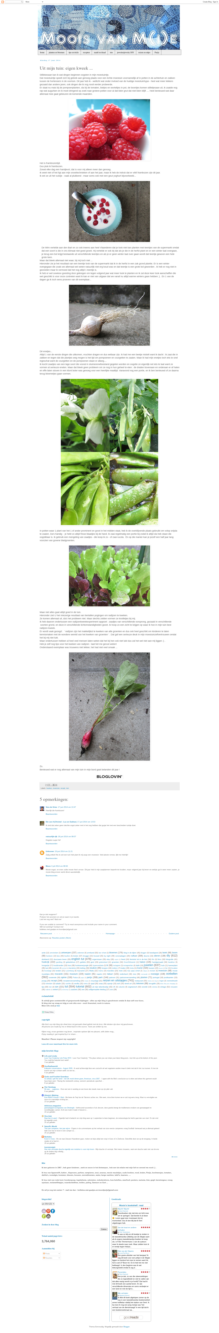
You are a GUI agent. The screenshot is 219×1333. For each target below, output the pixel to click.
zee (82, 989)
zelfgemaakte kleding (97, 989)
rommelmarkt (172, 981)
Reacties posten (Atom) (61, 938)
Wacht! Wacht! (123, 1209)
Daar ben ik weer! (51, 1118)
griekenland (103, 962)
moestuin (56, 788)
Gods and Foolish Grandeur (56, 1077)
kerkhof (64, 968)
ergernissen (97, 959)
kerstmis (72, 968)
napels (99, 974)
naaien (88, 974)
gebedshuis (70, 962)
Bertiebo (48, 1137)
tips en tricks (74, 52)
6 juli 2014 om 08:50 (59, 866)
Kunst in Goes (49, 1139)
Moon (48, 866)
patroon (112, 977)
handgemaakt (157, 962)
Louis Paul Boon (124, 1253)
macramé (81, 971)
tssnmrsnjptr (49, 1147)
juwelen (148, 965)
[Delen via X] (51, 785)
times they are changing (167, 983)
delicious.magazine (52, 1106)
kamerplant (172, 965)
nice (134, 974)
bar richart (102, 953)
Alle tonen (174, 1157)
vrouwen (174, 987)
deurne (146, 956)
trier (50, 987)
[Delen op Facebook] (53, 785)
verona (154, 987)
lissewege (47, 971)
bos (58, 956)
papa (82, 977)
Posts (47, 1254)
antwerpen (66, 952)
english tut (77, 959)
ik (107, 965)
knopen (105, 968)
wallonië (47, 989)
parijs (89, 977)
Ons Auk (48, 1116)
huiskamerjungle (81, 965)
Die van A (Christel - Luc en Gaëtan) (61, 822)
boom (174, 952)
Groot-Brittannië (129, 962)
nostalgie (155, 974)
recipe (86, 981)
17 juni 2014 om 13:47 (67, 807)
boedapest (154, 953)
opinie (64, 977)
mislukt (152, 971)
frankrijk (45, 962)
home (42, 52)
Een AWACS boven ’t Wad (54, 1097)
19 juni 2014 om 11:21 (64, 851)
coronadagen (120, 956)
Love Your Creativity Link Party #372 (58, 1058)
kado (163, 965)
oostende (52, 977)
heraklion (171, 962)
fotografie (169, 959)
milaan (145, 971)
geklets (83, 962)
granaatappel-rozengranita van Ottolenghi (59, 1108)
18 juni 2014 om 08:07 (67, 836)
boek (164, 952)
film (153, 959)
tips (43, 987)
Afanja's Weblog (51, 1095)
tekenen (140, 983)
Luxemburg (70, 971)
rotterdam (48, 984)
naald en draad (100, 52)
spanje (110, 983)
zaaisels (74, 989)
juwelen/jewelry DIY (125, 52)
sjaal (92, 983)
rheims (150, 981)
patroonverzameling (128, 977)
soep (101, 983)
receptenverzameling (71, 981)
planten (144, 977)
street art (128, 983)
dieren (157, 956)
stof (118, 983)
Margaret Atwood (124, 1295)
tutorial (80, 986)
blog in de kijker (130, 953)
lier (166, 968)
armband (90, 953)
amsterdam (54, 953)
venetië (145, 987)
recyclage (95, 981)
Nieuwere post (46, 934)
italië (138, 965)
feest (123, 959)
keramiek (55, 968)
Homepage (110, 934)
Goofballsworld (51, 1066)
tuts (111, 52)
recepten (86, 52)
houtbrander (58, 965)
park (100, 977)
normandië (144, 974)
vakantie (121, 987)
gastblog (59, 962)
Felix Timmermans (125, 1232)
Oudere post (174, 934)
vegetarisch (132, 987)
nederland (124, 974)
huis (69, 965)
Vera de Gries (51, 807)
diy (168, 955)
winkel (55, 989)
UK (114, 987)
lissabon (174, 968)
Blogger (126, 1327)
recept (63, 788)
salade (58, 983)
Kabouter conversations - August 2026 (58, 1068)
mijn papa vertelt (133, 971)
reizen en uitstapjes (115, 980)
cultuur (134, 956)
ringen (161, 981)
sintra (86, 984)
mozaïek (59, 974)
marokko (110, 971)
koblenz (115, 968)
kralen (123, 968)
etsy (108, 959)
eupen (116, 959)
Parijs (157, 52)
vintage (163, 987)
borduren (49, 956)
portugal (156, 977)
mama (100, 971)
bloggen (143, 953)
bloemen (113, 952)
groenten (115, 962)
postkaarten (168, 977)
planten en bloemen (56, 52)
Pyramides (122, 1272)
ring (155, 981)
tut (66, 986)
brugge (86, 956)
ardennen (80, 953)
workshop (65, 989)
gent (92, 962)
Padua (75, 977)
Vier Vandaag (50, 1087)
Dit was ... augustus (52, 1089)
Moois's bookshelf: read (131, 1205)
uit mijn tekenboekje (100, 987)
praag (44, 981)
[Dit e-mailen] (46, 785)
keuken (49, 788)
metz (121, 971)
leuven (161, 968)
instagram (116, 965)
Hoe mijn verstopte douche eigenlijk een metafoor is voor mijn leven (69, 1149)
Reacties (48, 1258)
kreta (132, 968)
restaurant (139, 981)
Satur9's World (50, 1126)
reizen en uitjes (144, 52)
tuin (67, 788)
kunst (140, 968)
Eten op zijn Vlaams (126, 1251)
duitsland (45, 959)
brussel (96, 956)
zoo (111, 989)
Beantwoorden (51, 814)
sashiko (68, 984)
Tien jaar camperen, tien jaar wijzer (57, 1128)
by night (107, 956)
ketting (82, 968)
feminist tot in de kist (138, 959)
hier (58, 1006)
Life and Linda (50, 1056)
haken (142, 962)
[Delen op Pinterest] (56, 785)
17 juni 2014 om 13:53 (86, 822)
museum (74, 974)
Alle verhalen (123, 1293)
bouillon (67, 956)
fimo (159, 959)
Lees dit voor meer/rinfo (60, 1044)
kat (46, 968)
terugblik (152, 983)
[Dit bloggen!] (49, 785)
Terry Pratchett (124, 1211)
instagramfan (128, 965)
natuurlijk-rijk (51, 836)
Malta (91, 971)
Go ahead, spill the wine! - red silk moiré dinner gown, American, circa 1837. (72, 1079)
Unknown (50, 851)
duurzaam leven (60, 959)
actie (43, 953)
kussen (151, 968)
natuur (110, 974)
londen (58, 971)
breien (75, 956)
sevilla (76, 983)
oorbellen (171, 973)
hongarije (45, 965)
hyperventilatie (98, 965)
